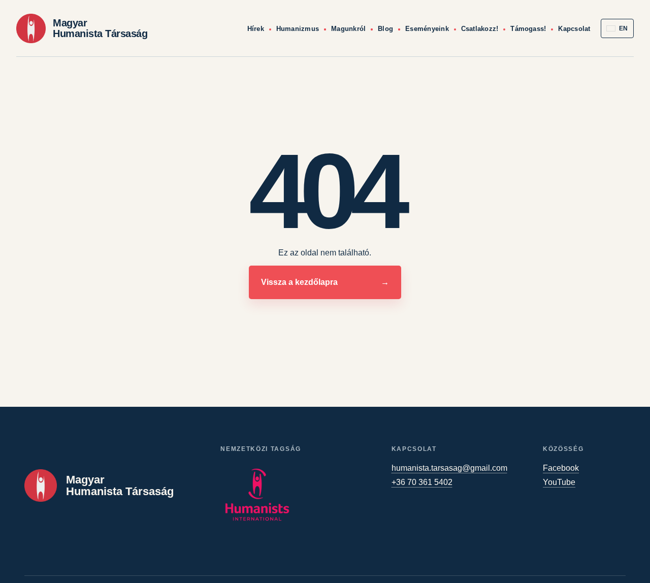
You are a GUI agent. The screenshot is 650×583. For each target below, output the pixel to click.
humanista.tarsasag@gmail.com (449, 468)
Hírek (255, 29)
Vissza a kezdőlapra (325, 282)
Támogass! (528, 29)
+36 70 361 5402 (422, 482)
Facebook (561, 468)
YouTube (559, 482)
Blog (385, 29)
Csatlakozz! (480, 29)
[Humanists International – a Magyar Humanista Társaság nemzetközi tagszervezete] (257, 495)
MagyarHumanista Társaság (100, 28)
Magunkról (348, 29)
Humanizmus (297, 29)
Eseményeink (427, 29)
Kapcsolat (574, 29)
